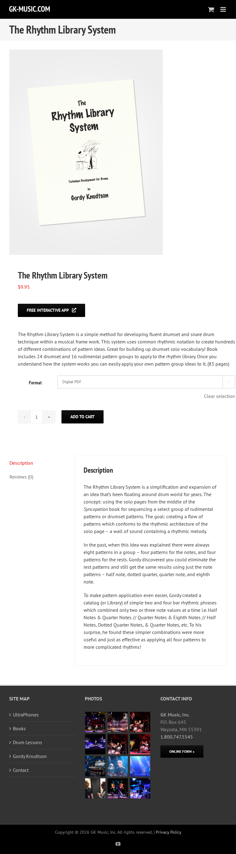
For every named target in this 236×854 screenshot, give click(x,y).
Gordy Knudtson (30, 756)
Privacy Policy (168, 832)
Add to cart (82, 416)
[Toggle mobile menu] (223, 9)
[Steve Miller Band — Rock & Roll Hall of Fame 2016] (95, 766)
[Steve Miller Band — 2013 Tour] (117, 788)
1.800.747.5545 (176, 737)
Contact (21, 770)
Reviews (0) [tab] (21, 477)
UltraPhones (26, 715)
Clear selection (219, 396)
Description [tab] (21, 463)
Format (35, 382)
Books (19, 728)
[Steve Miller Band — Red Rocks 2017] (95, 722)
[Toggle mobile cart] (211, 9)
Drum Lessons (27, 742)
